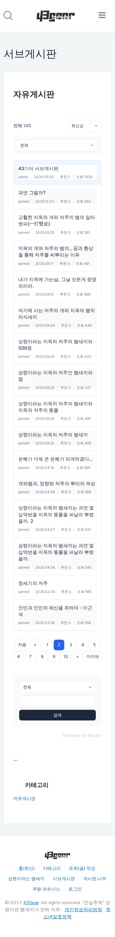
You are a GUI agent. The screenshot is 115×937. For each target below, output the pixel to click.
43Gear (31, 902)
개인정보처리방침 (83, 910)
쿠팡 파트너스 (46, 889)
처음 (22, 644)
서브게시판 (64, 879)
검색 (57, 715)
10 (65, 656)
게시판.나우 (94, 879)
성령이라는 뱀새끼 (26, 879)
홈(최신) (27, 868)
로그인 (75, 889)
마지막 (93, 656)
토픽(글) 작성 (82, 868)
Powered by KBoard (82, 735)
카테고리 (52, 868)
